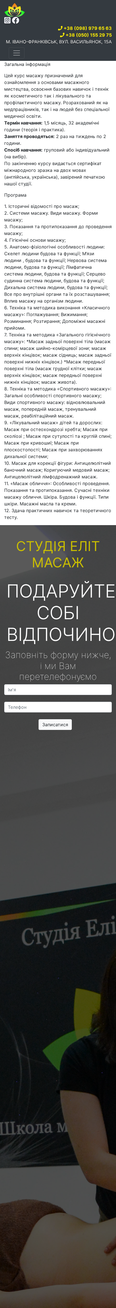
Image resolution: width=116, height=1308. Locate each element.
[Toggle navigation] (16, 53)
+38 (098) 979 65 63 (88, 28)
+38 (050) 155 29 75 (89, 35)
